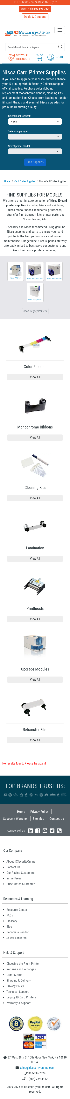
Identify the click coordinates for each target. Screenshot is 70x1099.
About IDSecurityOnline (20, 861)
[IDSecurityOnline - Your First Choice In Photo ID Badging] (27, 33)
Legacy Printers (35, 311)
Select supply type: (18, 131)
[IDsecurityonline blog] (59, 830)
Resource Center (16, 910)
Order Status (14, 975)
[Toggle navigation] (59, 30)
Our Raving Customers (20, 873)
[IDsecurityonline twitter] (52, 830)
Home (21, 812)
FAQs (9, 915)
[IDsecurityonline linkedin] (30, 830)
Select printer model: (19, 146)
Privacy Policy (39, 812)
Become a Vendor (17, 932)
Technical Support (17, 992)
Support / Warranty (15, 819)
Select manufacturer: (19, 115)
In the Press (13, 878)
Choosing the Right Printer (23, 963)
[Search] (60, 47)
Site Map (38, 819)
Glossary (11, 921)
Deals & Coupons (35, 17)
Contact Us (56, 819)
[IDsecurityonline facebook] (37, 830)
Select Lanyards (16, 938)
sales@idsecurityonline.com (36, 1068)
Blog (9, 926)
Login (59, 57)
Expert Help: (35, 8)
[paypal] (16, 1023)
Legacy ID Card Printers (21, 997)
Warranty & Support (18, 1003)
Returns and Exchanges (21, 969)
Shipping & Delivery (18, 980)
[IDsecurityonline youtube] (45, 830)
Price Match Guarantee (20, 884)
